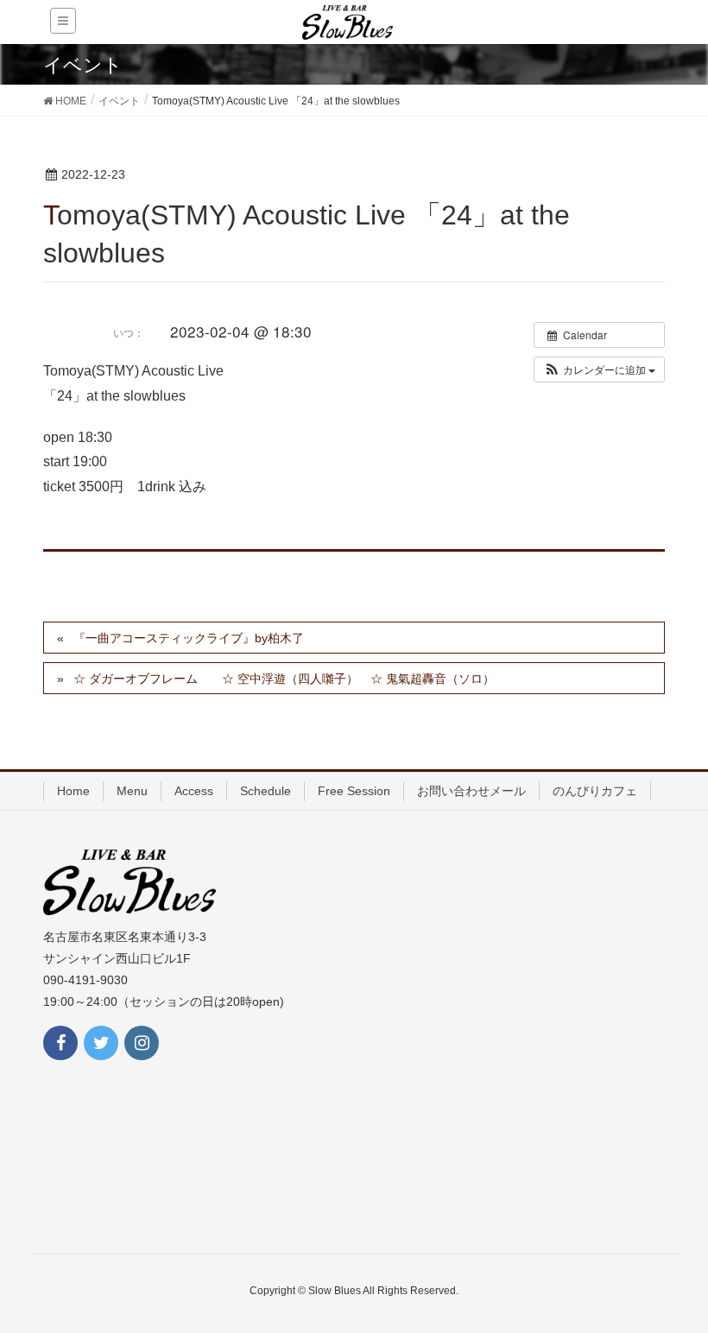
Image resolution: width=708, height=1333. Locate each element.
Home (73, 791)
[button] (599, 369)
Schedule (265, 791)
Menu (132, 791)
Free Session (354, 791)
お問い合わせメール (471, 791)
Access (193, 791)
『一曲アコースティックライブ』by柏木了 (188, 638)
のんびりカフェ (595, 791)
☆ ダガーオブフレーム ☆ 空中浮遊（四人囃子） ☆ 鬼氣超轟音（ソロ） (284, 678)
